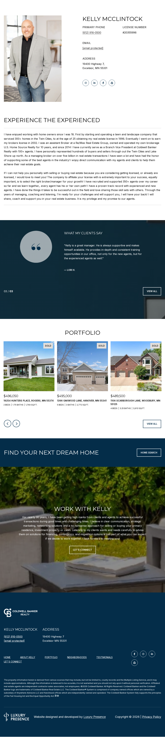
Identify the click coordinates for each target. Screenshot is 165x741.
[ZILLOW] (112, 83)
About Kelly (27, 657)
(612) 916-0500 (91, 32)
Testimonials (104, 657)
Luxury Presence (94, 716)
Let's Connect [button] (82, 549)
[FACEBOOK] (103, 83)
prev (7, 423)
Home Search (149, 452)
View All (152, 291)
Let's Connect (13, 661)
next (16, 423)
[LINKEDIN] (94, 83)
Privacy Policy (151, 716)
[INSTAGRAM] (85, 83)
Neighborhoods (77, 657)
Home (7, 657)
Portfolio (51, 657)
